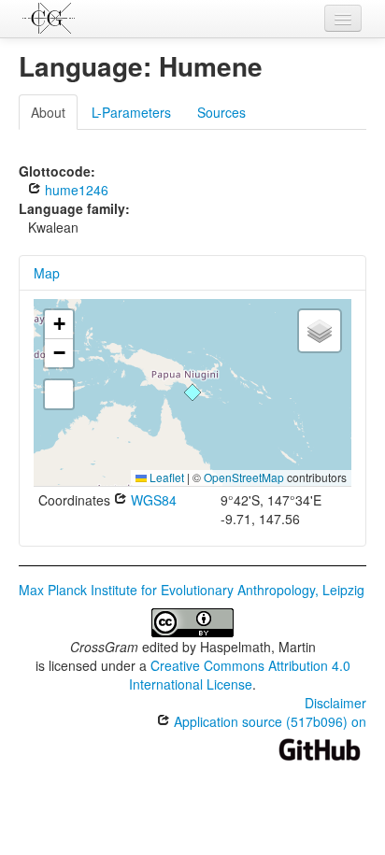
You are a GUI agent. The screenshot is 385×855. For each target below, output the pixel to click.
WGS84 (152, 500)
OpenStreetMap (244, 477)
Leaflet (165, 477)
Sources (221, 112)
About (48, 112)
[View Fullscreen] (59, 394)
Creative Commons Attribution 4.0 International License (239, 674)
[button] (192, 392)
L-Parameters (131, 112)
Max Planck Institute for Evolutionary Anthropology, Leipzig (191, 589)
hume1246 (74, 189)
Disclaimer (335, 702)
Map (47, 273)
